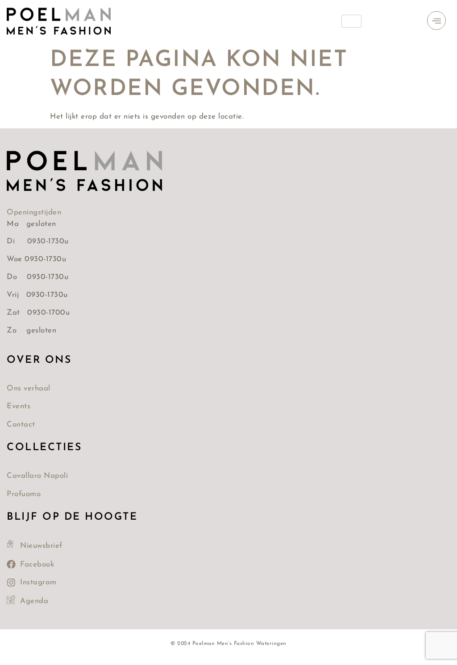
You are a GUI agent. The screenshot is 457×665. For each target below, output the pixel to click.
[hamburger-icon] (351, 21)
